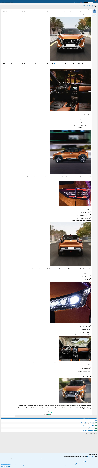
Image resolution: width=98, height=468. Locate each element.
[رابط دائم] (49, 60)
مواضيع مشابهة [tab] (94, 418)
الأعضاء (80, 2)
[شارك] (2, 9)
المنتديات (89, 2)
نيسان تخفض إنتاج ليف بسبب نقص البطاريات (88, 427)
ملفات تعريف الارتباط (90, 456)
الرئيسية (94, 2)
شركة (54, 63)
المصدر (90, 410)
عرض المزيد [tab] (85, 418)
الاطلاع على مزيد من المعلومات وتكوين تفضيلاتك (90, 461)
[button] (83, 2)
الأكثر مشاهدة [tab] (90, 418)
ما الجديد (85, 2)
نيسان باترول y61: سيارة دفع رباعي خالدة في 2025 (87, 422)
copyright (75, 2)
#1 (1, 9)
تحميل (87, 122)
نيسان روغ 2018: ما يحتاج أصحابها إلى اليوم (89, 425)
